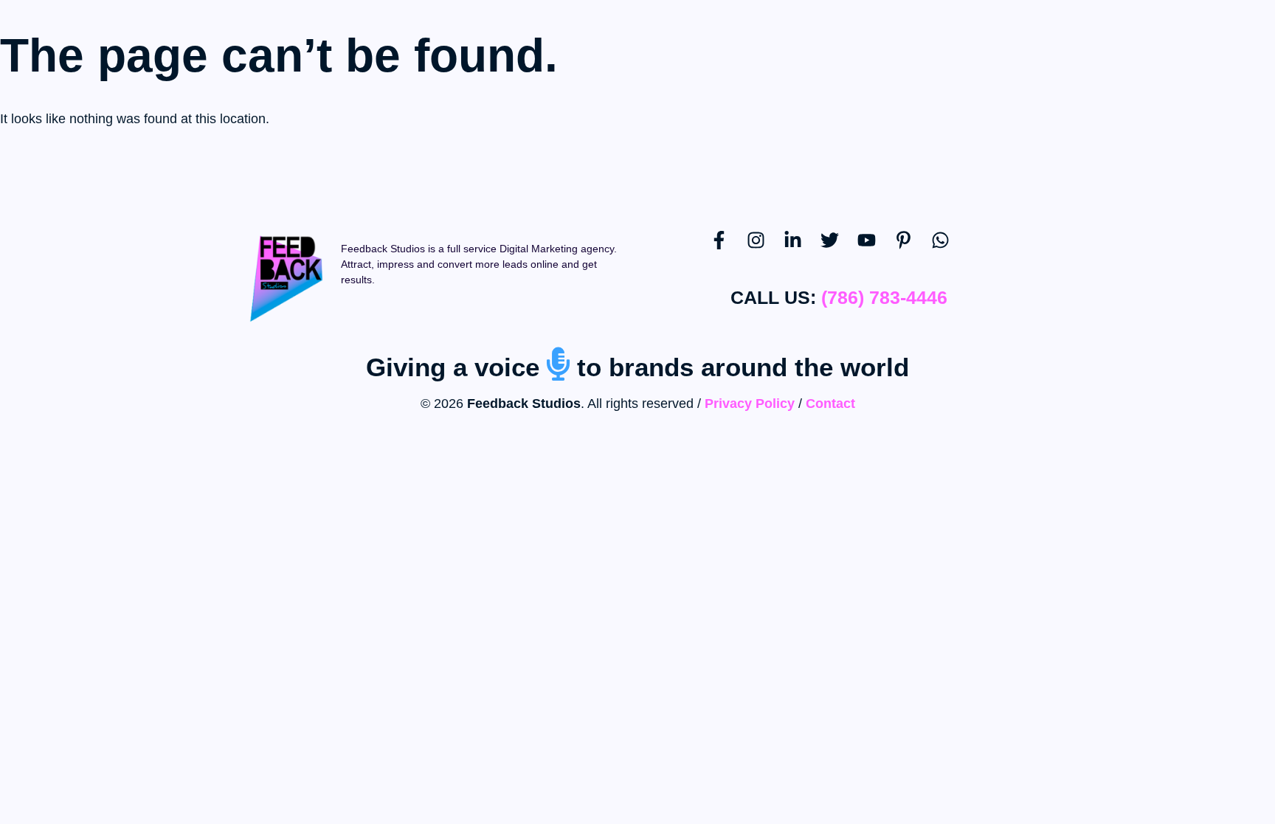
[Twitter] (838, 249)
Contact (830, 403)
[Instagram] (765, 249)
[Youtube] (875, 249)
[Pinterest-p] (912, 249)
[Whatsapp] (949, 249)
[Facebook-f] (728, 249)
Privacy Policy (750, 403)
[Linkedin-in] (802, 249)
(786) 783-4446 (884, 297)
